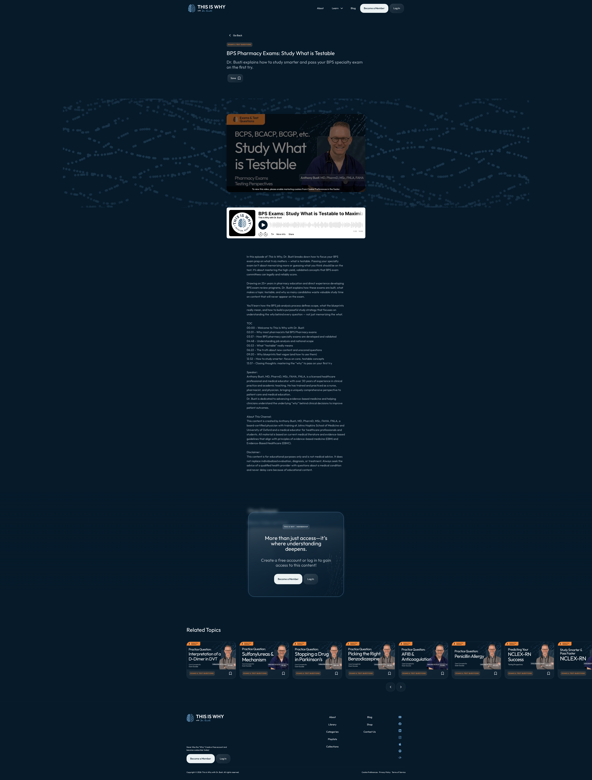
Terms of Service (398, 772)
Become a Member (288, 579)
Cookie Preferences (370, 772)
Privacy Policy (385, 772)
